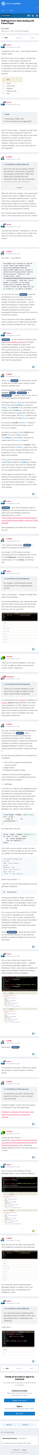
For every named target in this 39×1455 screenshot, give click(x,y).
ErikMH (6, 29)
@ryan (12, 393)
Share (10, 1424)
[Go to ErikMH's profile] (3, 158)
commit (22, 700)
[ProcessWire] (10, 4)
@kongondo (7, 395)
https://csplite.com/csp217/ (16, 342)
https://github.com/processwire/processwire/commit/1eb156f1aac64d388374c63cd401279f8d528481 (19, 520)
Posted (13, 47)
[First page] (2, 37)
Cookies (23, 1450)
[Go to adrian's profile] (3, 46)
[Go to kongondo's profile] (3, 678)
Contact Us (16, 1450)
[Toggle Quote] (4, 114)
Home (3, 10)
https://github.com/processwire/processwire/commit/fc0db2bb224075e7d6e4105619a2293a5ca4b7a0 (19, 1142)
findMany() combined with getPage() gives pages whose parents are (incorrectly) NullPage (18, 1114)
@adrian (23, 294)
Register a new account (19, 1400)
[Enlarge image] (12, 86)
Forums (11, 10)
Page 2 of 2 (19, 37)
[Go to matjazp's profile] (3, 658)
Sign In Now (19, 1413)
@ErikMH (6, 339)
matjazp (24, 684)
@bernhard (22, 393)
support (4, 703)
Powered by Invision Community (19, 1452)
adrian (24, 164)
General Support (22, 31)
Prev (6, 37)
